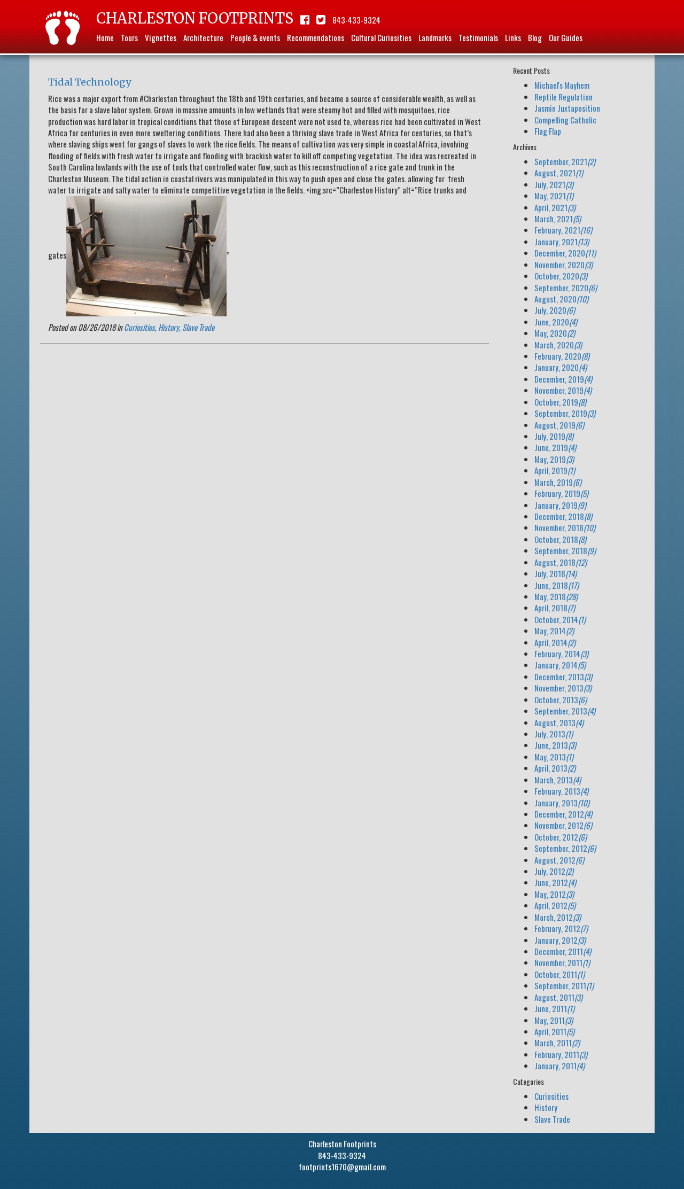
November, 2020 (563, 264)
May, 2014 (554, 630)
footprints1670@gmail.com (342, 1166)
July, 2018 (555, 573)
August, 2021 (558, 172)
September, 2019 (564, 413)
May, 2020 (554, 333)
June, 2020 (555, 322)
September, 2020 (565, 287)
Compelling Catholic (565, 120)
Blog (535, 37)
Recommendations (315, 37)
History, (169, 327)
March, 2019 (557, 482)
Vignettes (160, 37)
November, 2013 (563, 688)
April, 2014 (555, 642)
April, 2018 (554, 607)
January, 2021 (561, 241)
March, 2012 (557, 917)
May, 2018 (556, 596)
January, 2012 (560, 940)
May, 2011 (553, 1020)
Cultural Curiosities (381, 37)
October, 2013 (560, 699)
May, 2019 (554, 459)
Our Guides (565, 37)
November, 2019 (563, 390)
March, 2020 (558, 345)
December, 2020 (565, 253)
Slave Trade (198, 327)
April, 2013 (555, 768)
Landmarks (435, 37)
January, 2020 (560, 367)
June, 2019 (555, 447)
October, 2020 (560, 276)
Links (513, 37)
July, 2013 (553, 734)
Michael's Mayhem (561, 85)
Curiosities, (140, 327)
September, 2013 (564, 711)
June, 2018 (556, 585)
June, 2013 (555, 745)
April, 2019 (554, 470)
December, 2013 (563, 676)
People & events (255, 37)
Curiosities (551, 1096)
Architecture (203, 37)
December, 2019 (563, 379)
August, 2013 (559, 722)
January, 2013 (561, 803)
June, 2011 (554, 1008)
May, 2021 (553, 195)
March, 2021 (557, 218)
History (545, 1107)
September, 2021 (564, 161)
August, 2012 (559, 860)
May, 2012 (554, 894)
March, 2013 (557, 780)
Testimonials (478, 37)
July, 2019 (553, 436)
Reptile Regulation (563, 97)
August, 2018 (560, 562)
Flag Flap (547, 131)
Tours (129, 37)
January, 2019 (560, 505)
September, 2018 (565, 550)
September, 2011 (564, 985)
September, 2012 (565, 848)
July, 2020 (554, 310)
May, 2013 (553, 757)
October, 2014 (560, 619)
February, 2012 (561, 928)
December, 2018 (563, 516)
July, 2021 (553, 184)
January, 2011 (559, 1065)
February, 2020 (561, 356)
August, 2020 (561, 299)
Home (105, 37)
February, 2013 (561, 791)
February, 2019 (561, 493)
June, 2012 (555, 882)
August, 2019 (559, 425)
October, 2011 (559, 974)
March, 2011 (557, 1042)
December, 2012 (563, 814)
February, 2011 (560, 1054)
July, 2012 (553, 871)
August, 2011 (558, 997)
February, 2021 (563, 230)
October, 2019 (560, 402)
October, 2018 (560, 539)
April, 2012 (555, 905)
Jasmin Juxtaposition (567, 108)
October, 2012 (560, 837)
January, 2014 (560, 665)
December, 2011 (562, 951)
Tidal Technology (89, 82)
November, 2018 (564, 527)
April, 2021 (555, 207)
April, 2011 (554, 1031)
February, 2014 (561, 653)
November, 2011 (562, 962)
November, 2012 (563, 825)
